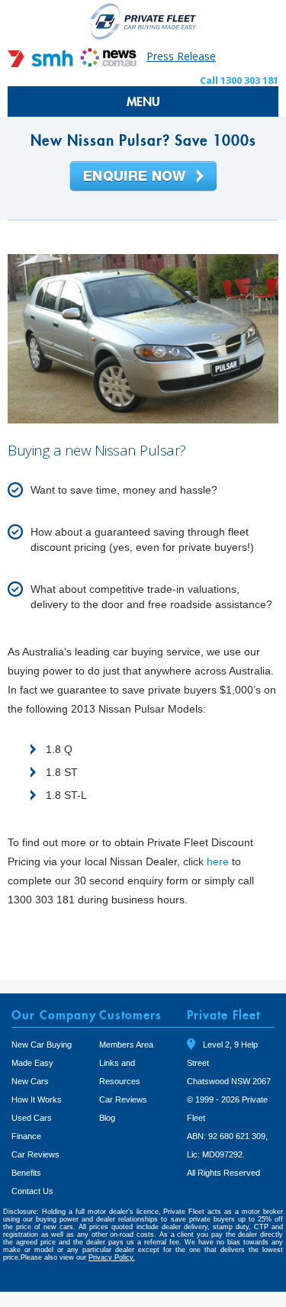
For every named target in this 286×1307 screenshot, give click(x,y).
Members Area (126, 1044)
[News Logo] (108, 62)
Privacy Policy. (111, 1257)
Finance (26, 1136)
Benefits (26, 1172)
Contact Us (32, 1191)
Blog (107, 1117)
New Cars (30, 1081)
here (218, 861)
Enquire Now (143, 177)
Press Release (181, 56)
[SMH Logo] (42, 62)
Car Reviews (35, 1154)
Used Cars (31, 1117)
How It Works (36, 1099)
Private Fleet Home (143, 21)
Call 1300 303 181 (239, 80)
